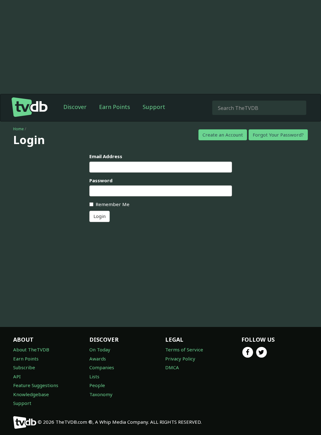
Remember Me (112, 204)
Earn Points (114, 107)
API (17, 376)
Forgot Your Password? (278, 135)
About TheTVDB (31, 349)
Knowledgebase (31, 394)
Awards (97, 358)
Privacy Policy (180, 358)
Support (154, 107)
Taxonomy (101, 394)
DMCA (172, 367)
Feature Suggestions (35, 385)
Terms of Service (184, 349)
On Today (99, 349)
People (97, 385)
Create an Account (223, 135)
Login (99, 216)
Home (18, 129)
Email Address (105, 156)
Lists (94, 376)
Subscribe (24, 367)
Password (101, 180)
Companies (101, 367)
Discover (75, 107)
